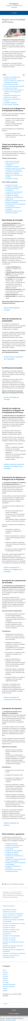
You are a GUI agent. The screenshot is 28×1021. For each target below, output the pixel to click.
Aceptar (13, 1020)
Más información (6, 1020)
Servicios (5, 972)
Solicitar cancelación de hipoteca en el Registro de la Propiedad (13, 569)
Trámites (5, 974)
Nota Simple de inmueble (11, 84)
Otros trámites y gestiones (12, 104)
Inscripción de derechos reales (14, 187)
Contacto (5, 980)
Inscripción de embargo (12, 195)
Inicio (4, 970)
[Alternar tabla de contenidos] (23, 75)
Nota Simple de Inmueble (10, 909)
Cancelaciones (9, 190)
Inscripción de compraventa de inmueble (12, 100)
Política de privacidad (8, 986)
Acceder (14, 1010)
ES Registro (14, 4)
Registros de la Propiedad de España (14, 884)
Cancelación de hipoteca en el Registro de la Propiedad (12, 96)
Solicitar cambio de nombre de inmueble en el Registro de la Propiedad (14, 466)
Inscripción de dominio (12, 185)
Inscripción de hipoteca (10, 102)
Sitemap (5, 990)
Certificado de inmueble (10, 88)
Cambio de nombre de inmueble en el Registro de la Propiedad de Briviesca (13, 91)
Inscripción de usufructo (12, 193)
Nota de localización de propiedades (14, 86)
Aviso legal (6, 982)
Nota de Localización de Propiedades (13, 914)
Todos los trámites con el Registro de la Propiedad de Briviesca (14, 81)
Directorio (5, 976)
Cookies (5, 988)
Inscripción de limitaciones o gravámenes (14, 953)
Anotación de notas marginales (14, 192)
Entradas (5, 978)
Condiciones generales (9, 984)
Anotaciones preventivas (12, 188)
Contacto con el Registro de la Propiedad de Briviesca (12, 78)
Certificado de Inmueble (12, 166)
